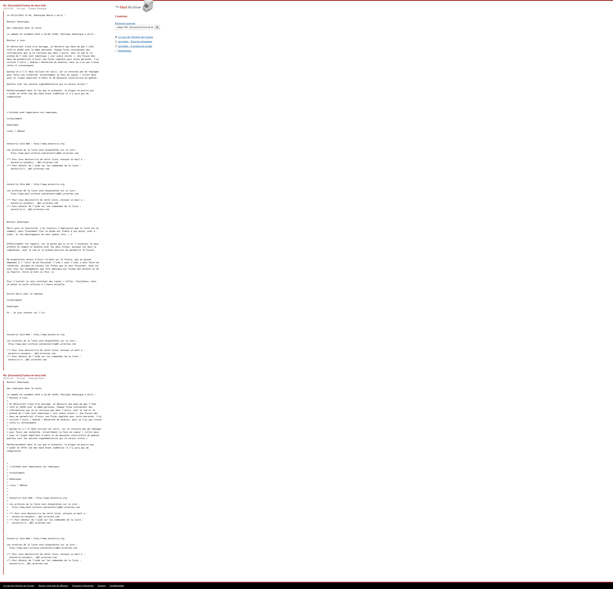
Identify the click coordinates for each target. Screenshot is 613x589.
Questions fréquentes (83, 585)
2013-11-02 (8, 8)
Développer (124, 51)
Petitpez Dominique (38, 8)
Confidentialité (117, 585)
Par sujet (21, 8)
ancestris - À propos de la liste (135, 46)
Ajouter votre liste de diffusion (53, 585)
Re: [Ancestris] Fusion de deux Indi (24, 5)
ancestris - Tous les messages (135, 41)
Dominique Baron (36, 378)
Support (102, 585)
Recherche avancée (125, 23)
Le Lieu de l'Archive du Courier (135, 37)
